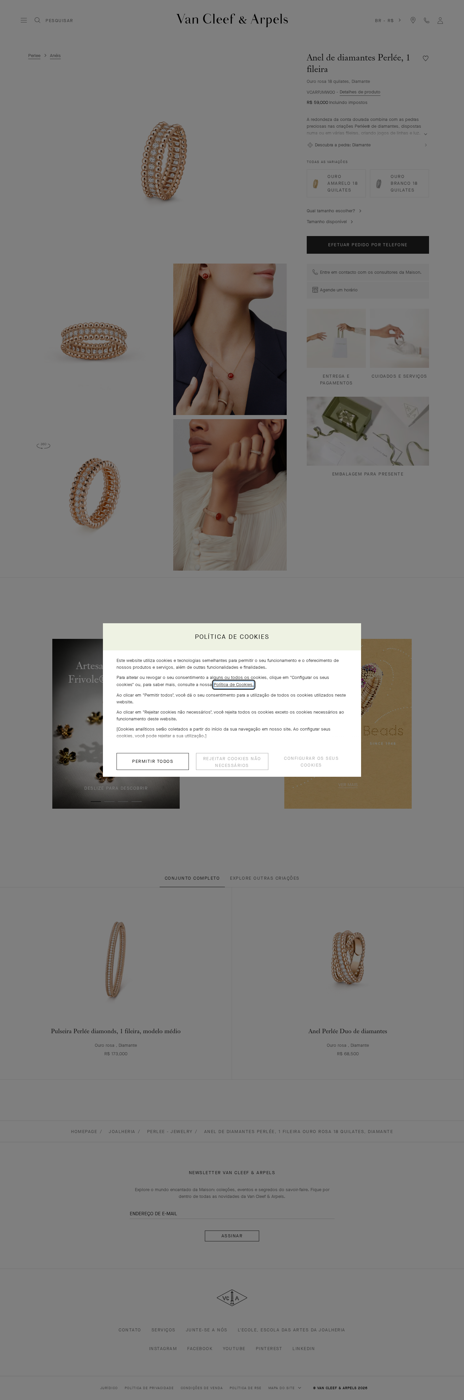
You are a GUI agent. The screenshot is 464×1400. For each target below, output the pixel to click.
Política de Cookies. (234, 684)
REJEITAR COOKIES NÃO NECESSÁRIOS (232, 762)
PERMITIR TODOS (152, 761)
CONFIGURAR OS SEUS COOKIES (311, 761)
